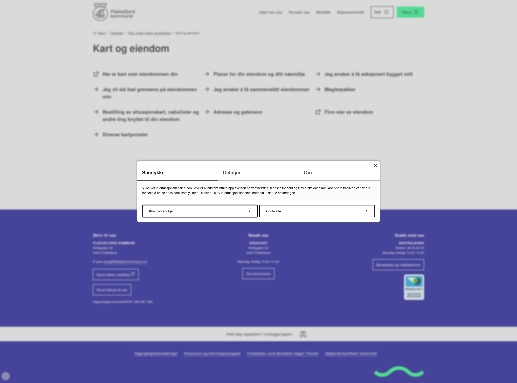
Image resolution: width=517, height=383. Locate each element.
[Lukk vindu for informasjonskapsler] (375, 165)
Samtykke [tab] (153, 172)
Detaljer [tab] (232, 172)
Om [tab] (308, 172)
